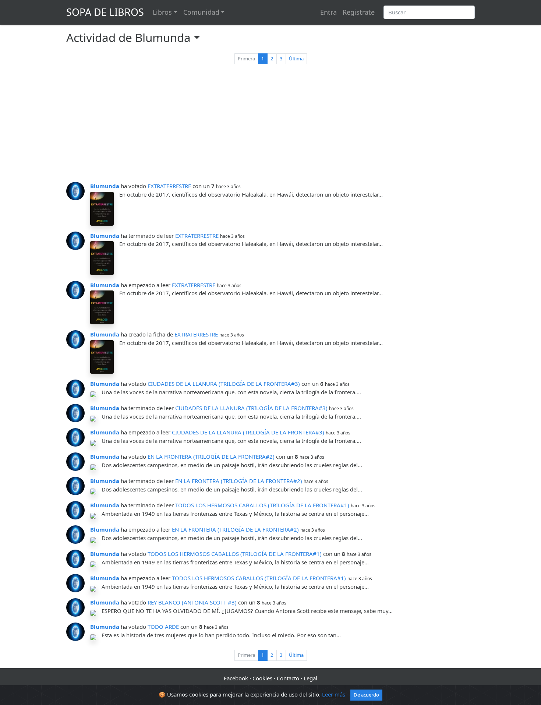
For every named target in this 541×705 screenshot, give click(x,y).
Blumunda (104, 186)
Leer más (333, 694)
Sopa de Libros (105, 12)
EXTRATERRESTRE (169, 186)
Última (296, 58)
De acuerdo (366, 694)
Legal (310, 678)
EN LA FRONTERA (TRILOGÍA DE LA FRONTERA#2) (211, 456)
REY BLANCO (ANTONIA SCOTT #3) (192, 602)
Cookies (262, 678)
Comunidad (201, 12)
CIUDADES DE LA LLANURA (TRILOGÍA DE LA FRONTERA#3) (224, 383)
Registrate (359, 12)
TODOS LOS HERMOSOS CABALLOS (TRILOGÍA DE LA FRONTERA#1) (262, 505)
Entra (328, 12)
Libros (162, 12)
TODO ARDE (163, 626)
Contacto (288, 678)
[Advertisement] (270, 124)
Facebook (236, 678)
